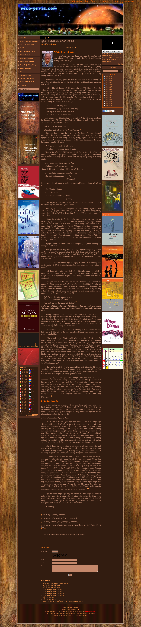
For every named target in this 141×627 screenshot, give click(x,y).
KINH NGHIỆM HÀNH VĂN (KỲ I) (53, 589)
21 (119, 362)
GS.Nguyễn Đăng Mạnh (26, 58)
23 (104, 364)
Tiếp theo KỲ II (71, 47)
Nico (21, 71)
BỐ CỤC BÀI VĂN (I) (49, 597)
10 (107, 359)
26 (113, 364)
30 (104, 367)
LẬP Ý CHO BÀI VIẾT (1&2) (51, 585)
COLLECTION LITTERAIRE (29, 41)
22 (122, 362)
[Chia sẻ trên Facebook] (103, 111)
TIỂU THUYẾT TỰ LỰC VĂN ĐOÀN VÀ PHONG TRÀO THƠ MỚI (63, 601)
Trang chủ (23, 37)
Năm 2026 (109, 105)
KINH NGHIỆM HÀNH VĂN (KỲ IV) (53, 595)
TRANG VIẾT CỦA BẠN (27, 82)
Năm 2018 (109, 89)
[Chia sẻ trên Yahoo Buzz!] (111, 111)
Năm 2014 (109, 81)
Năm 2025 (109, 103)
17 (107, 362)
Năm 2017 (109, 87)
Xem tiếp (120, 64)
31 (107, 367)
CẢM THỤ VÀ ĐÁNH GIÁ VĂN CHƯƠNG (55, 583)
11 (110, 359)
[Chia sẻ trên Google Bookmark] (108, 111)
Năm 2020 (109, 93)
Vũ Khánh (23, 85)
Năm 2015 (109, 83)
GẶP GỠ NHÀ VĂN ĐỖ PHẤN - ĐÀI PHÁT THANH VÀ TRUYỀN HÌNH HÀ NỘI (112, 60)
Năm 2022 (109, 97)
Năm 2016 (109, 85)
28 (119, 364)
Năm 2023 (109, 99)
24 (107, 364)
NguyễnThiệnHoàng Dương (28, 65)
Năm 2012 (109, 77)
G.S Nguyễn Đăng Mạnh (48, 44)
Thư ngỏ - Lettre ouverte (27, 78)
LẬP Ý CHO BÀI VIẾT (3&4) (51, 587)
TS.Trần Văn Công (25, 75)
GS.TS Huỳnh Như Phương (27, 51)
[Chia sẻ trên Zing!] (113, 111)
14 (119, 359)
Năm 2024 (109, 101)
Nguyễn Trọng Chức (25, 68)
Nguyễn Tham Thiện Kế (27, 61)
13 (116, 359)
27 (116, 364)
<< (104, 349)
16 (104, 362)
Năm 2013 (109, 79)
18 (110, 362)
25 (110, 364)
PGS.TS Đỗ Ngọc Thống (27, 44)
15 (122, 359)
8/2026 (112, 349)
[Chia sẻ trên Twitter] (106, 111)
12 (113, 359)
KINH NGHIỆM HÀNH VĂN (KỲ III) (53, 593)
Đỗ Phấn (22, 48)
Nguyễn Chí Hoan (25, 54)
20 (116, 362)
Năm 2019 (109, 91)
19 (113, 362)
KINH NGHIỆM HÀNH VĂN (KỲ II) (53, 591)
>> (120, 349)
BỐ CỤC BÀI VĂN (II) (49, 599)
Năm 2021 (109, 95)
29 (122, 364)
